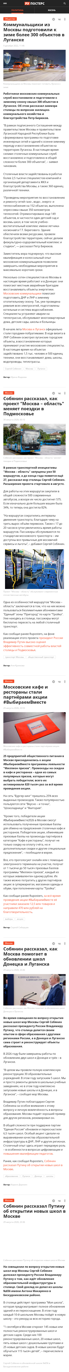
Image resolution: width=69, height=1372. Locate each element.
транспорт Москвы (14, 657)
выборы (9, 919)
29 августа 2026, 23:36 (14, 1222)
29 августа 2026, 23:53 (14, 708)
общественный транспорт (41, 657)
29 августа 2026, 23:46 (14, 970)
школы (49, 1176)
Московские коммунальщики (22, 293)
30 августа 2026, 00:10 (14, 419)
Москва (29, 368)
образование (11, 1176)
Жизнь (52, 10)
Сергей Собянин (13, 368)
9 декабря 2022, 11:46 (13, 45)
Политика (17, 10)
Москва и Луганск (33, 329)
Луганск (41, 368)
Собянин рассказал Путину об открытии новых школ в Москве (32, 1165)
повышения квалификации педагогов (28, 1153)
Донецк (38, 1176)
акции (20, 919)
